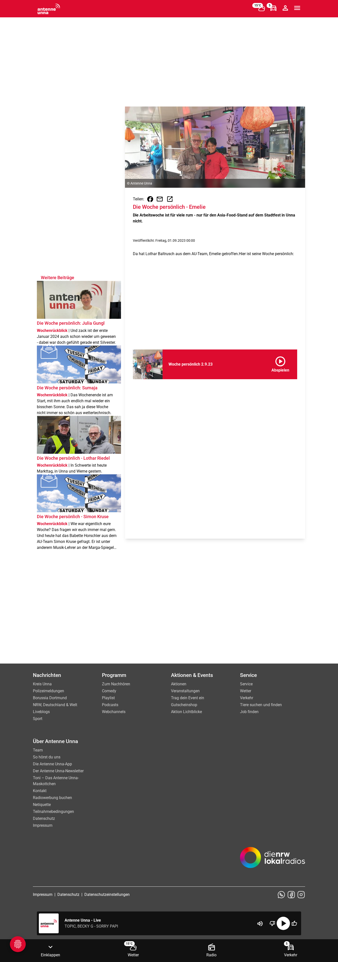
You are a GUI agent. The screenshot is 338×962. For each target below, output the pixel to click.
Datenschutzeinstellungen (107, 894)
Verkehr (246, 697)
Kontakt (40, 790)
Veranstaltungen (185, 691)
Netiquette (42, 804)
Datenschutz (44, 818)
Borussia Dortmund (50, 697)
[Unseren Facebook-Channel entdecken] (291, 895)
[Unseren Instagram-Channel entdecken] (301, 895)
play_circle (283, 923)
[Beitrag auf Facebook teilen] (150, 199)
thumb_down (272, 923)
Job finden (249, 711)
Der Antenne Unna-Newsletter (58, 771)
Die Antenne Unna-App (52, 764)
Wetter (245, 691)
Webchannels (113, 711)
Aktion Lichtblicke (186, 711)
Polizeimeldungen (48, 691)
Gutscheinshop (184, 704)
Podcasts (110, 704)
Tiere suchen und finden (261, 704)
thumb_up (294, 923)
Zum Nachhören (116, 684)
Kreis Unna (42, 684)
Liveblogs (41, 711)
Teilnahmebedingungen (53, 811)
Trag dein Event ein (187, 697)
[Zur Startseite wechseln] (49, 9)
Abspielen (280, 363)
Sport (37, 718)
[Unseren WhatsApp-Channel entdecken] (281, 895)
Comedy (109, 691)
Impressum (42, 825)
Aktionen (178, 684)
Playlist (108, 697)
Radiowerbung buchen (52, 797)
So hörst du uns (46, 757)
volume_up (260, 923)
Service (246, 684)
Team (38, 750)
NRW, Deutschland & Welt (55, 704)
